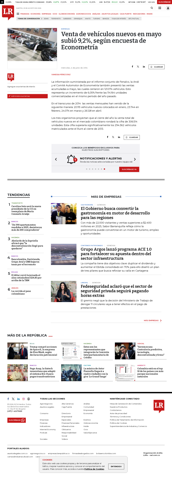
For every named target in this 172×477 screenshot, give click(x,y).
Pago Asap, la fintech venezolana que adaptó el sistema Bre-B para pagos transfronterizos (42, 372)
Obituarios (66, 429)
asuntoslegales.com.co (17, 453)
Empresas (44, 420)
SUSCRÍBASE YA (129, 169)
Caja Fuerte (67, 407)
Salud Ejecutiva (90, 433)
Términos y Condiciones (120, 417)
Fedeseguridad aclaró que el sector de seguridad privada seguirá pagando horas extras (116, 291)
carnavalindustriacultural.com (20, 457)
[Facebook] (132, 67)
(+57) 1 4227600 (14, 411)
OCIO (55, 14)
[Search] (152, 8)
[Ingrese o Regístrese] (168, 8)
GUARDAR (158, 67)
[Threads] (29, 399)
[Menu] (18, 14)
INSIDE (150, 14)
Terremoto (56, 19)
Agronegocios (46, 404)
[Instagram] (24, 399)
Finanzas (43, 423)
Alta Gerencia (68, 404)
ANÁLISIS (96, 14)
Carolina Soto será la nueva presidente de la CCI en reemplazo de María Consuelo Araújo (26, 210)
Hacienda (15, 237)
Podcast (43, 433)
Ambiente (141, 365)
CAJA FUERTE (126, 14)
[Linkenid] (19, 399)
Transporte (17, 203)
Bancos (106, 19)
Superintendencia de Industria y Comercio (128, 426)
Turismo (96, 19)
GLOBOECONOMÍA (67, 14)
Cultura (87, 365)
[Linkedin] (144, 67)
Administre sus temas (20, 96)
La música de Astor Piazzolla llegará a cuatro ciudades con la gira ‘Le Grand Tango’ (96, 372)
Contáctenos (115, 410)
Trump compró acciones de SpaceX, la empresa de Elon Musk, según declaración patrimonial (43, 351)
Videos (65, 439)
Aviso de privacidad (118, 413)
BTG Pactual (134, 19)
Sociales (43, 439)
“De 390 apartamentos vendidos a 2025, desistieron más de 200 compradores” (26, 227)
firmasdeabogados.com (83, 453)
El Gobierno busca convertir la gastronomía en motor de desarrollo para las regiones (115, 213)
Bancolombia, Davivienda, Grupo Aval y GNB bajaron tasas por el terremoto (25, 262)
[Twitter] (138, 67)
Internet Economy (48, 429)
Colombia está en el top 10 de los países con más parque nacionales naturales (150, 372)
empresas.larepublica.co (59, 453)
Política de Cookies (94, 469)
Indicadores (45, 426)
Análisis (14, 288)
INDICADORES (139, 14)
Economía (88, 413)
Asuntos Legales (47, 407)
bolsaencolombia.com (106, 453)
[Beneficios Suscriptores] (160, 8)
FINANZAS (24, 14)
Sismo (46, 19)
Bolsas (14, 272)
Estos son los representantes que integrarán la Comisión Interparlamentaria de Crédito (96, 352)
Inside (86, 426)
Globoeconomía (91, 423)
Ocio (86, 429)
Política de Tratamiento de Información (127, 420)
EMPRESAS (46, 14)
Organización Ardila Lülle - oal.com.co (152, 454)
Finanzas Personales (70, 423)
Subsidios (67, 19)
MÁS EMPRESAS (151, 320)
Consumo (44, 413)
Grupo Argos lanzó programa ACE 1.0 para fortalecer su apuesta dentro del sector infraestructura (116, 254)
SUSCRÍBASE (164, 2)
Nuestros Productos (118, 407)
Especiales (66, 420)
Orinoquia (78, 19)
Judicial (140, 344)
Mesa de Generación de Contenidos (125, 404)
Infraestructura (68, 426)
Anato (87, 19)
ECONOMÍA (35, 14)
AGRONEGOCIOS (83, 14)
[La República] (8, 12)
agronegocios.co (37, 453)
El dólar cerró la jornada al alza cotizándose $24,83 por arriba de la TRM (26, 278)
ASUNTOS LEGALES (110, 14)
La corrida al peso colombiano (21, 292)
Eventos (87, 420)
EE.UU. (32, 344)
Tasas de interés (119, 19)
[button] (55, 159)
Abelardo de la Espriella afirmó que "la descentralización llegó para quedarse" (27, 245)
